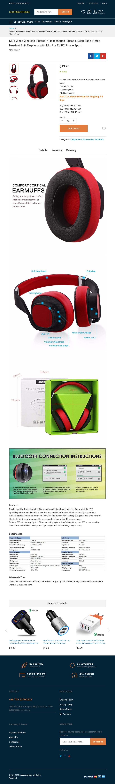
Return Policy (66, 709)
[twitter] (61, 756)
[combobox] (46, 12)
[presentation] (6, 629)
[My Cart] (89, 12)
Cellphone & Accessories (82, 139)
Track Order (93, 3)
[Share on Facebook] (91, 56)
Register (101, 13)
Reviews (57, 150)
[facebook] (65, 756)
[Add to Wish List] (104, 128)
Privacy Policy (66, 704)
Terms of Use (15, 746)
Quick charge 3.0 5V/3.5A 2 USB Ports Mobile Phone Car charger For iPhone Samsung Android (23, 643)
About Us (13, 737)
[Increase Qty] (73, 120)
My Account (65, 714)
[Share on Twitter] (97, 56)
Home (11, 28)
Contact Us (14, 742)
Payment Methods (17, 732)
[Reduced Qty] (62, 120)
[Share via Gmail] (103, 56)
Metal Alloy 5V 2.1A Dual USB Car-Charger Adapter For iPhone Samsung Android (56, 643)
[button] (13, 79)
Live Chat (81, 3)
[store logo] (19, 12)
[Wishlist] (83, 12)
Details (43, 150)
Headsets (99, 139)
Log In (100, 11)
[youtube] (69, 756)
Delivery (71, 150)
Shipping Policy (66, 700)
